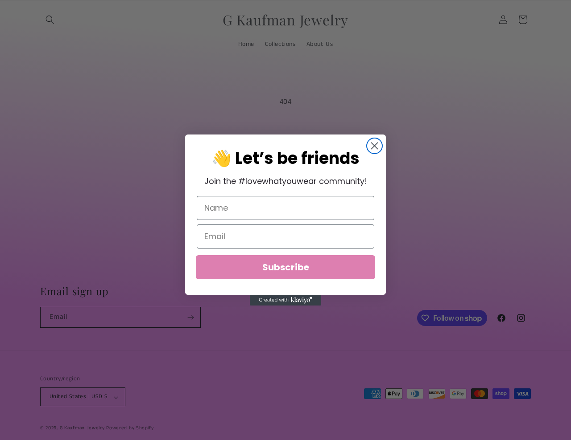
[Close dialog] (374, 146)
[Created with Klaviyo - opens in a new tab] (285, 300)
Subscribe (285, 267)
